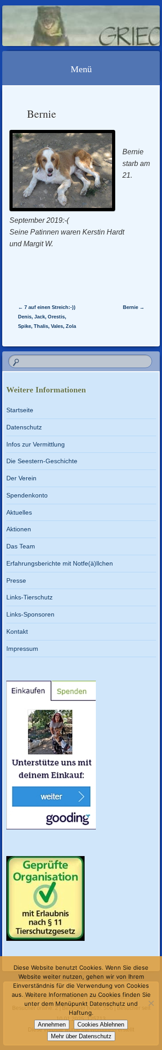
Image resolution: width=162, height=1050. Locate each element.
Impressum (22, 648)
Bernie (133, 307)
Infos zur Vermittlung (35, 444)
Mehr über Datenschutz (81, 1036)
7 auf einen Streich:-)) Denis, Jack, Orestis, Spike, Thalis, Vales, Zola (47, 316)
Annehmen (52, 1024)
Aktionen (18, 529)
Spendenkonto (27, 495)
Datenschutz (24, 427)
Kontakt (17, 631)
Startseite (19, 410)
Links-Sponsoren (30, 614)
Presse (16, 580)
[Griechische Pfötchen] (67, 25)
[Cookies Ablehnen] (150, 1003)
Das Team (20, 546)
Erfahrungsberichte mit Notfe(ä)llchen (59, 563)
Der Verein (21, 478)
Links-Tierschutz (29, 597)
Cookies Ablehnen (100, 1024)
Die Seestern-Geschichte (41, 461)
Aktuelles (19, 512)
